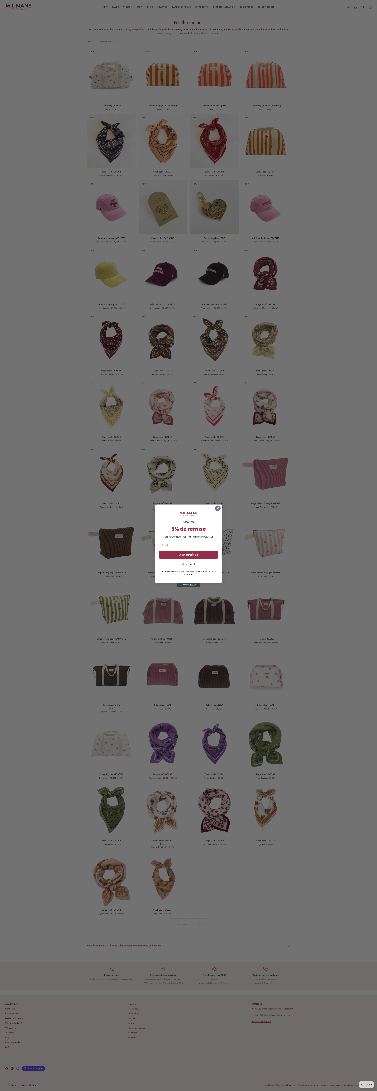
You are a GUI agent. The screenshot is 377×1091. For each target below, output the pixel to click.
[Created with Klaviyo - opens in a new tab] (188, 585)
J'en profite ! (188, 555)
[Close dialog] (217, 508)
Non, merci (188, 564)
